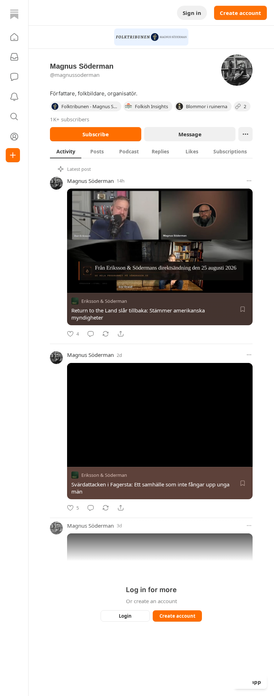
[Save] (242, 309)
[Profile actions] (245, 134)
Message (190, 134)
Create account (240, 12)
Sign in (192, 12)
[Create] (13, 155)
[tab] (65, 151)
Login (125, 616)
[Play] (74, 459)
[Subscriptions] (14, 56)
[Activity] (14, 96)
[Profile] (14, 136)
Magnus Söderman (90, 180)
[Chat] (14, 76)
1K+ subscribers (69, 119)
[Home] (14, 14)
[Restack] (106, 333)
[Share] (121, 333)
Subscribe (95, 134)
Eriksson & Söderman (104, 301)
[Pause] (74, 285)
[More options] (249, 180)
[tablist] (151, 151)
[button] (14, 37)
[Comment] (91, 333)
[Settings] (244, 285)
